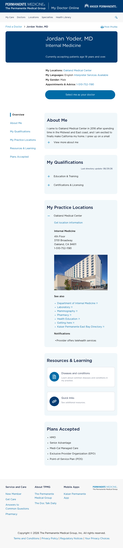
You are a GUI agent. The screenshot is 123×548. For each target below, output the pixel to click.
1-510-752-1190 (85, 84)
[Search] (116, 17)
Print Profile (110, 27)
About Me (16, 123)
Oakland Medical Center (77, 70)
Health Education (67, 319)
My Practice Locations (23, 140)
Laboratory (63, 307)
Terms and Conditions (26, 538)
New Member (13, 494)
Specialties (47, 17)
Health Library (63, 17)
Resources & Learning (23, 148)
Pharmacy (63, 315)
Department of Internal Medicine (76, 303)
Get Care (11, 499)
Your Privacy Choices (97, 538)
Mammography (66, 311)
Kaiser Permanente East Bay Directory (79, 327)
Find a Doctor (14, 27)
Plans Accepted (19, 157)
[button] (81, 142)
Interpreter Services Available (91, 75)
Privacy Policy (50, 538)
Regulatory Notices (71, 538)
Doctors (21, 17)
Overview (18, 115)
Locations (33, 17)
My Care (10, 17)
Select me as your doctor (80, 95)
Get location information (68, 223)
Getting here (64, 323)
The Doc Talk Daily (45, 503)
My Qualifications (20, 131)
